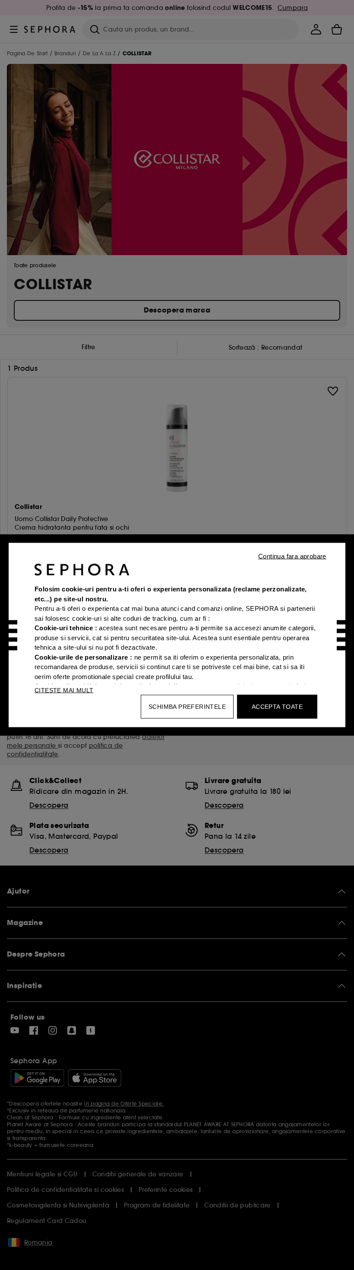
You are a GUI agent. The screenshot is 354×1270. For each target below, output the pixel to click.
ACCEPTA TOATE (277, 706)
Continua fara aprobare (292, 556)
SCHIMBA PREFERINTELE (187, 706)
